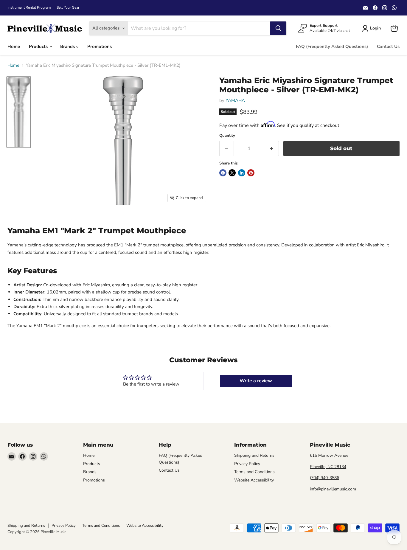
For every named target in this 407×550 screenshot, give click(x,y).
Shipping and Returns (254, 455)
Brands (68, 46)
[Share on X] (232, 172)
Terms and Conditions (254, 472)
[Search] (278, 28)
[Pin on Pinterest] (250, 172)
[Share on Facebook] (222, 172)
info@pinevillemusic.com (333, 489)
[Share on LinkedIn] (241, 172)
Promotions (99, 46)
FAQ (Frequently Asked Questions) (332, 46)
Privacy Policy (247, 464)
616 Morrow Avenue (329, 455)
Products (39, 46)
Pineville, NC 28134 (328, 467)
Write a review (256, 380)
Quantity (227, 135)
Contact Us (388, 46)
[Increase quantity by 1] (271, 148)
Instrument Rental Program (29, 7)
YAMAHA (235, 100)
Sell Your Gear (68, 7)
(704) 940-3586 (324, 478)
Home (13, 46)
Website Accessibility (254, 480)
